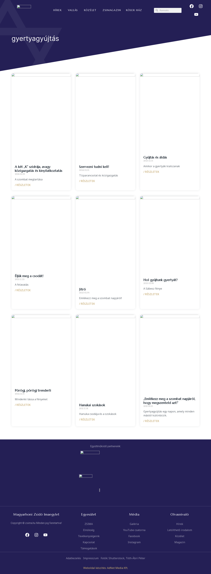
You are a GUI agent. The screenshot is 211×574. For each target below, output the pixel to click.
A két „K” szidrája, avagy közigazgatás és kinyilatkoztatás (38, 169)
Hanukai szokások (92, 405)
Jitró (82, 289)
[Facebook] (192, 6)
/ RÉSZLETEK (23, 185)
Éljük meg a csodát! (29, 276)
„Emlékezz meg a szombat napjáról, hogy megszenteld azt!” (169, 401)
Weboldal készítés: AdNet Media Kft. (105, 568)
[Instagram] (201, 6)
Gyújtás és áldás (155, 157)
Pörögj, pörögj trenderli (33, 390)
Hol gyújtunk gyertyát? (160, 280)
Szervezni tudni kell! (94, 167)
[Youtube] (196, 14)
